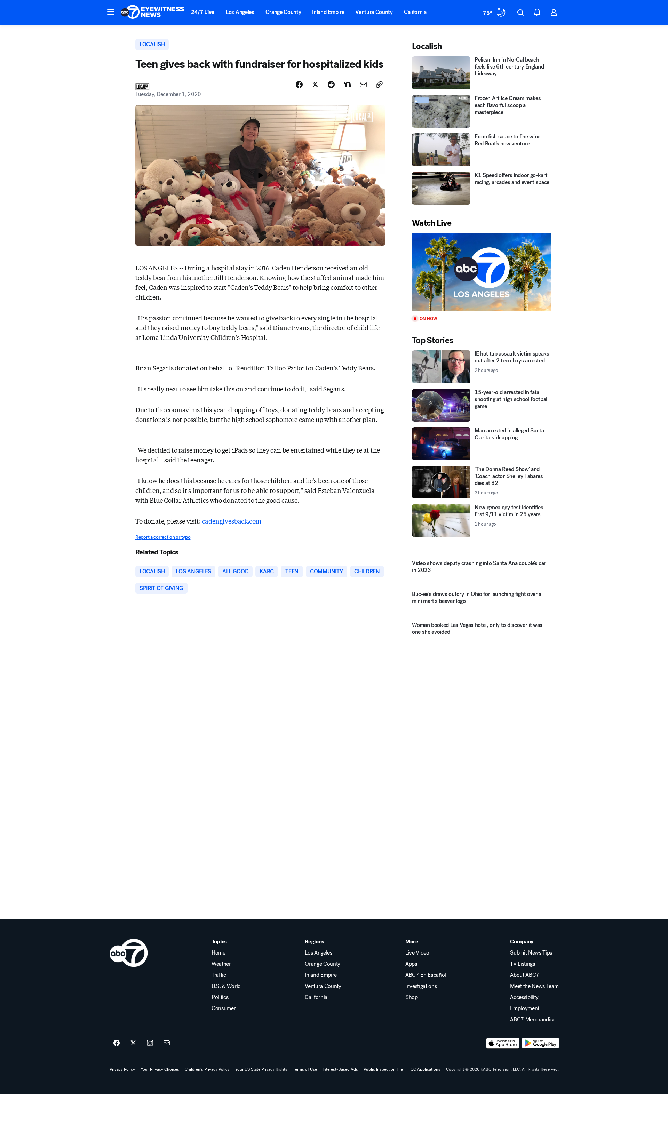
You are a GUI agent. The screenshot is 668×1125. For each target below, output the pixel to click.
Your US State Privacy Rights (261, 1069)
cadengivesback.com (232, 520)
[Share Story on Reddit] (331, 84)
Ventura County (374, 12)
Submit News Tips (531, 953)
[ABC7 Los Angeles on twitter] (133, 1043)
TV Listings (522, 964)
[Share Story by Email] (363, 84)
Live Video (417, 953)
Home (218, 953)
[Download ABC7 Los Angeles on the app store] (502, 1043)
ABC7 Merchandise (532, 1019)
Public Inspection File (383, 1069)
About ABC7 (524, 975)
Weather (221, 964)
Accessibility (524, 997)
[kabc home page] (129, 953)
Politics (220, 997)
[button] (110, 12)
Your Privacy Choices (160, 1069)
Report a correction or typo (162, 537)
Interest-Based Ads (340, 1069)
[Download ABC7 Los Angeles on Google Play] (540, 1043)
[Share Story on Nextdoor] (347, 84)
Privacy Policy (122, 1069)
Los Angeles (240, 12)
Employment (524, 1008)
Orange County (283, 12)
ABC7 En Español (425, 975)
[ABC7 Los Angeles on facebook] (117, 1043)
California (415, 12)
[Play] (481, 272)
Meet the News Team (534, 986)
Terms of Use (305, 1069)
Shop (411, 997)
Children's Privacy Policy (207, 1069)
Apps (411, 964)
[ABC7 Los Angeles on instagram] (150, 1043)
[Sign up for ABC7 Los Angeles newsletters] (167, 1043)
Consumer (224, 1008)
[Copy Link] (379, 84)
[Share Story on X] (315, 84)
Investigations (421, 986)
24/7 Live (202, 12)
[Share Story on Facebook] (299, 84)
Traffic (219, 975)
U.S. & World (226, 986)
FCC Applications (424, 1069)
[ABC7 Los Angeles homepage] (152, 12)
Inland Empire (328, 12)
